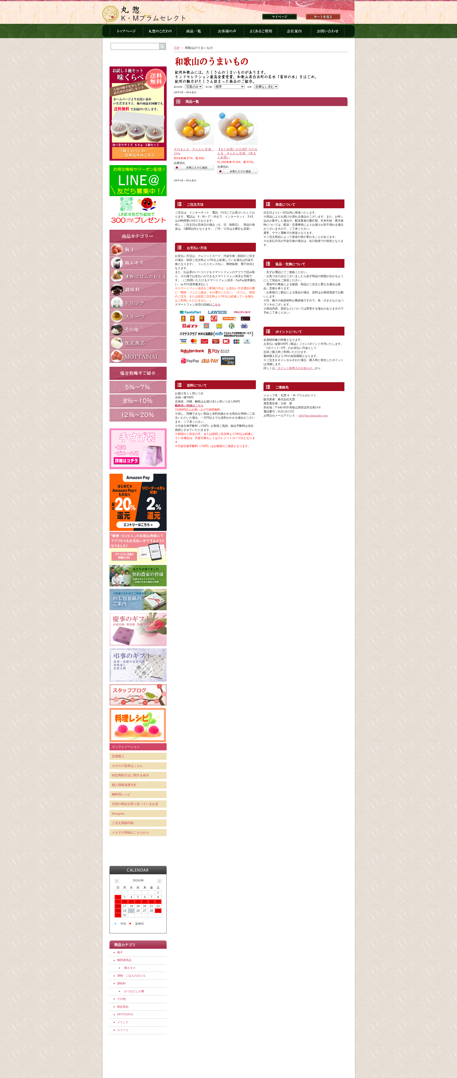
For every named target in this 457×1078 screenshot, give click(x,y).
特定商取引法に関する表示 (130, 775)
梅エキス (130, 968)
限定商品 (123, 1006)
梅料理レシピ (121, 794)
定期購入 (118, 756)
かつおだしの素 (134, 991)
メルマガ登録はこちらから (130, 832)
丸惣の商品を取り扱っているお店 (135, 804)
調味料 (121, 983)
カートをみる (323, 17)
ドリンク (123, 1022)
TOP (176, 48)
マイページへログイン (279, 17)
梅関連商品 (124, 960)
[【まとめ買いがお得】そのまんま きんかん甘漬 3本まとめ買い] (237, 143)
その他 (121, 999)
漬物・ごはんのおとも (131, 975)
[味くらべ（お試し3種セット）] (138, 159)
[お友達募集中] (138, 224)
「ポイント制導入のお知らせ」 (295, 368)
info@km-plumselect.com (313, 415)
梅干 (120, 952)
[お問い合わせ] (327, 33)
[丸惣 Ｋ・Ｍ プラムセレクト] (143, 12)
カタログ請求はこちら (127, 766)
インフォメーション (126, 746)
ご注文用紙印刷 (123, 823)
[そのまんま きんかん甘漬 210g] (194, 143)
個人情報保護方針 (124, 785)
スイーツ (123, 1030)
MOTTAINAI (125, 1014)
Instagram (118, 813)
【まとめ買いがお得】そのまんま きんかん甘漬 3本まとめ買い (237, 153)
